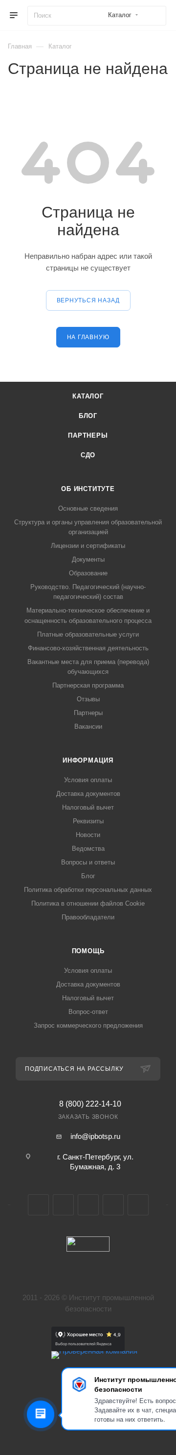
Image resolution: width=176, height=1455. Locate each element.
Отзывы (88, 699)
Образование (88, 573)
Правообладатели (88, 917)
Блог (88, 415)
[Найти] (154, 15)
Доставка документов (88, 793)
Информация (88, 760)
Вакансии (88, 726)
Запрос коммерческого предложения (88, 1025)
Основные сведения (88, 508)
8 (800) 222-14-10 (90, 1104)
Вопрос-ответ (88, 1011)
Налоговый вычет (88, 807)
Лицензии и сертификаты (88, 545)
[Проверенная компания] (94, 1351)
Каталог (88, 396)
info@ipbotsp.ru (95, 1136)
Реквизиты (88, 821)
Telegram (63, 1204)
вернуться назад (88, 300)
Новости (88, 834)
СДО (88, 455)
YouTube (88, 1204)
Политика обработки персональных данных (88, 889)
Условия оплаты (88, 780)
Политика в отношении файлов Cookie (88, 903)
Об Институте (88, 489)
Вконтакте (38, 1204)
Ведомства (88, 848)
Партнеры (88, 435)
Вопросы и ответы (88, 862)
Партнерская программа (88, 685)
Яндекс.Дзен (138, 1204)
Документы (88, 559)
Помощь (88, 951)
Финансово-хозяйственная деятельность (88, 648)
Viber (113, 1204)
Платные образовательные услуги (88, 634)
